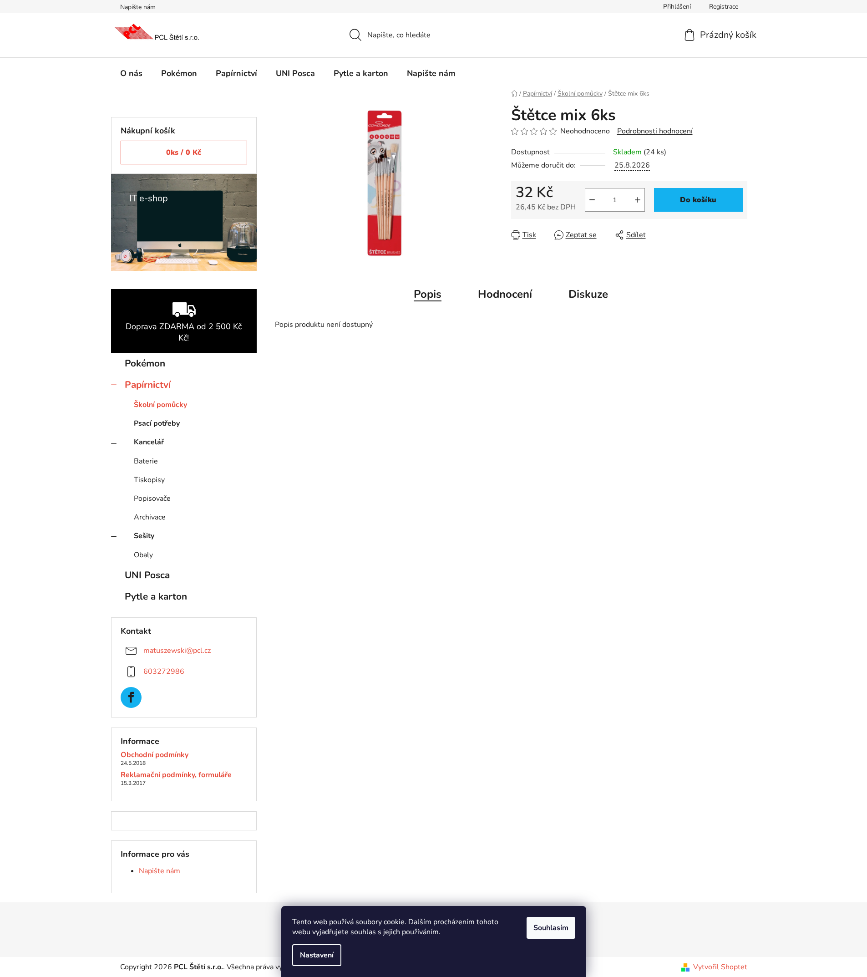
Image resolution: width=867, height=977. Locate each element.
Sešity (144, 536)
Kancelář (149, 442)
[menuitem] (131, 73)
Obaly (143, 555)
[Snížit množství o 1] (592, 199)
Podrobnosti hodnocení (655, 131)
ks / (183, 153)
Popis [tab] (427, 294)
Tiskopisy (149, 480)
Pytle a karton (156, 596)
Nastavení (317, 955)
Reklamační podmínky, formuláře (176, 775)
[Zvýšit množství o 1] (637, 199)
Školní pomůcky (160, 405)
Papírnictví (148, 384)
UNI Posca (147, 575)
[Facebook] (131, 697)
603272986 (163, 672)
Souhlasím (550, 928)
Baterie (146, 461)
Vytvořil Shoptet (720, 967)
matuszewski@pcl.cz (177, 651)
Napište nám (138, 7)
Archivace (150, 517)
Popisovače (152, 499)
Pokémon (145, 363)
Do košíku (698, 200)
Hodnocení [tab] (505, 294)
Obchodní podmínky (154, 755)
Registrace (723, 6)
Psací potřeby (157, 423)
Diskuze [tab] (588, 294)
